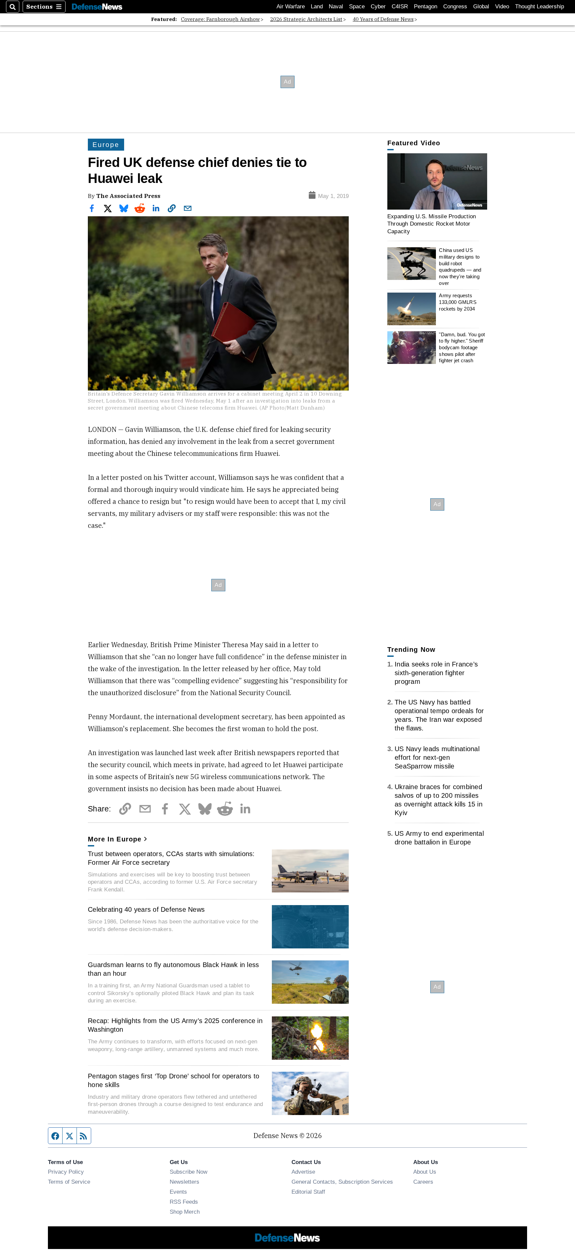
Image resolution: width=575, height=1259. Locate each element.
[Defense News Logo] (97, 7)
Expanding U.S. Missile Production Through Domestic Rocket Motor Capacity (431, 224)
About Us (424, 1171)
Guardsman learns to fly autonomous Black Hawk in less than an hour (173, 969)
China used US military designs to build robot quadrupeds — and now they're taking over (460, 267)
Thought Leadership (539, 6)
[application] (437, 181)
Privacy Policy (66, 1171)
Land (317, 6)
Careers (423, 1181)
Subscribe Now (188, 1171)
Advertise (303, 1171)
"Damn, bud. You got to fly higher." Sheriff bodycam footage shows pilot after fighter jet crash (462, 348)
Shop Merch (185, 1211)
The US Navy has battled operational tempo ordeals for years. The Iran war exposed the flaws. (439, 715)
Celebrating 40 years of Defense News (146, 909)
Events (178, 1191)
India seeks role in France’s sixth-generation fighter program (436, 672)
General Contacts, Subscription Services (342, 1181)
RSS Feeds (184, 1201)
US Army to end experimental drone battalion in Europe (439, 838)
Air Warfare (291, 6)
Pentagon (425, 6)
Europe (106, 144)
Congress (455, 6)
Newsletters (184, 1181)
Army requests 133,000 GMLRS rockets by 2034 (457, 302)
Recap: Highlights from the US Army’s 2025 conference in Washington (175, 1025)
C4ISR (400, 6)
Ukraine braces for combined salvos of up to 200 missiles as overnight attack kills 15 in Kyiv (438, 799)
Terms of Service (69, 1181)
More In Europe (114, 839)
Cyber (378, 6)
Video (502, 6)
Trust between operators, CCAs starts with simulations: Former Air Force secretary (171, 858)
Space (357, 6)
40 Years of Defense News (383, 19)
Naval (336, 6)
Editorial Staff (308, 1191)
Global (481, 6)
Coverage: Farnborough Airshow (220, 19)
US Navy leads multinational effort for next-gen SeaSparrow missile (437, 757)
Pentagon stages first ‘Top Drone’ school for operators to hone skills (173, 1080)
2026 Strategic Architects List (306, 19)
